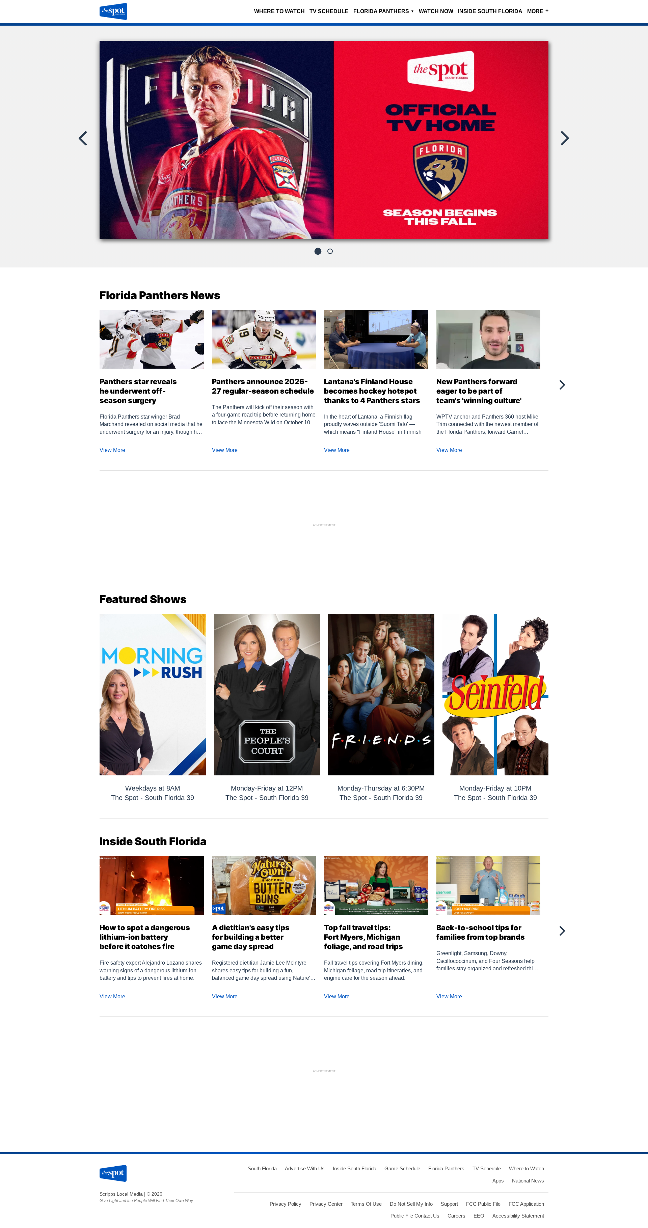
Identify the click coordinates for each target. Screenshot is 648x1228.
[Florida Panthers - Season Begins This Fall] (324, 143)
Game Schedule (402, 1168)
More (537, 11)
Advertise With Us (305, 1168)
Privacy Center (326, 1204)
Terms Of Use (366, 1204)
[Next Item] (564, 138)
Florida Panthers (383, 11)
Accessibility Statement (518, 1216)
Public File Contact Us (414, 1216)
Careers (456, 1216)
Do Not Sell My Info (411, 1204)
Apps (498, 1180)
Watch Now (436, 11)
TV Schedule (329, 11)
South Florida (262, 1168)
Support (449, 1204)
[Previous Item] (83, 138)
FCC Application (526, 1204)
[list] (324, 140)
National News (528, 1180)
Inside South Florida (490, 11)
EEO (479, 1216)
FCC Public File (483, 1204)
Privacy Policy (285, 1204)
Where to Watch (279, 11)
